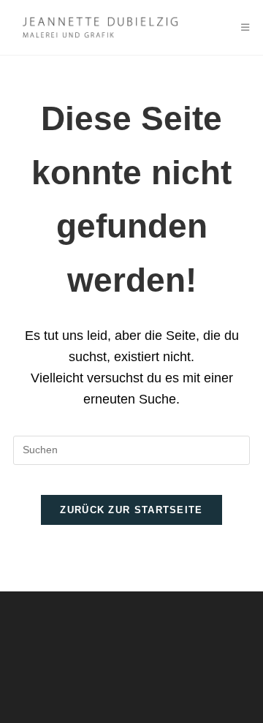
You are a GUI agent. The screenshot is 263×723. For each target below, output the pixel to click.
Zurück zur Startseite (131, 509)
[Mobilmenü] (245, 27)
